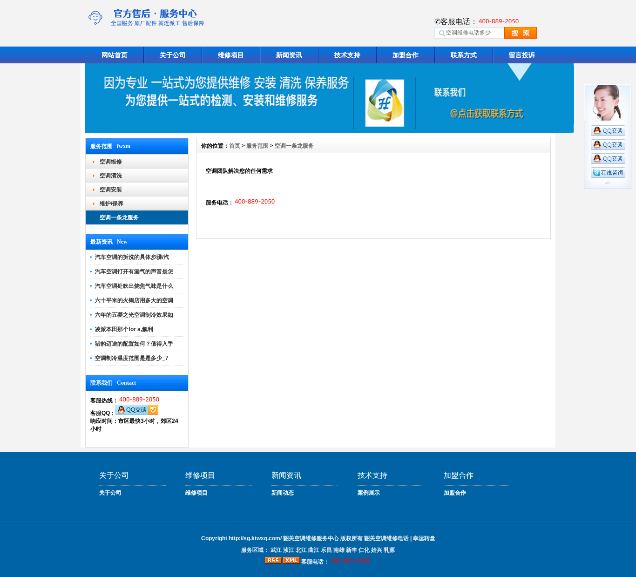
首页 (234, 146)
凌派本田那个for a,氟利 (124, 329)
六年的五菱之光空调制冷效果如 (134, 315)
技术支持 (347, 55)
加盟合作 (405, 55)
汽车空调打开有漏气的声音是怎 (134, 271)
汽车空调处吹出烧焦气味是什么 (134, 286)
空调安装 (111, 189)
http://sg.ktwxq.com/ (255, 538)
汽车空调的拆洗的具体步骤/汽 (132, 257)
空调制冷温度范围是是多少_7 (132, 358)
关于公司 (173, 55)
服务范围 (257, 146)
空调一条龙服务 (119, 217)
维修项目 (231, 55)
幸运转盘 (424, 538)
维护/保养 (111, 203)
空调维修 (111, 161)
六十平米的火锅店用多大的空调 (134, 300)
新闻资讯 (289, 55)
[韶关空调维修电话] (329, 131)
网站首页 (114, 55)
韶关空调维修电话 (386, 538)
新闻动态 (282, 492)
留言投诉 (522, 55)
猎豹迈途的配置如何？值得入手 (134, 343)
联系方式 (464, 55)
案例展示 (369, 492)
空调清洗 (111, 175)
